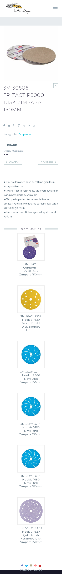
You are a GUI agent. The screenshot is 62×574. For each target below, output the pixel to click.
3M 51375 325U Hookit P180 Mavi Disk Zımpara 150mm (31, 481)
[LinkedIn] (29, 125)
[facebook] (22, 566)
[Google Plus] (14, 125)
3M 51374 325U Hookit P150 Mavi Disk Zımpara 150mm (31, 429)
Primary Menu (55, 8)
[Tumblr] (24, 125)
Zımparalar (25, 134)
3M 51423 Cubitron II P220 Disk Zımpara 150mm (31, 269)
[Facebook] (4, 125)
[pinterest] (35, 566)
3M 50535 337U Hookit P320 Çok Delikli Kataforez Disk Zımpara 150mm (31, 535)
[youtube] (40, 566)
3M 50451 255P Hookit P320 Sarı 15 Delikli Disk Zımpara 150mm (31, 323)
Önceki (14, 162)
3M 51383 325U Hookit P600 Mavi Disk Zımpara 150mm (31, 377)
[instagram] (31, 566)
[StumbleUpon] (34, 125)
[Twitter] (9, 125)
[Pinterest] (19, 125)
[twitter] (26, 566)
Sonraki (47, 162)
